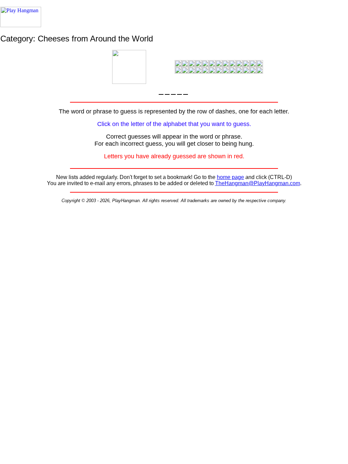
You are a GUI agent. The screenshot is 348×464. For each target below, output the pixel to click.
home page (230, 177)
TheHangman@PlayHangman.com (257, 183)
